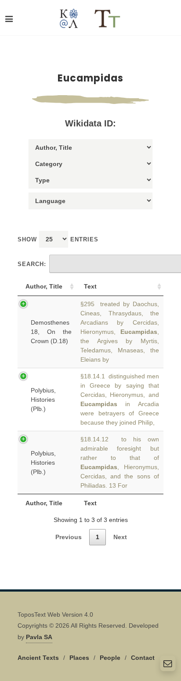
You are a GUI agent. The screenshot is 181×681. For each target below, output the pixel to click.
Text (90, 286)
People (110, 657)
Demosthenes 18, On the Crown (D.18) (51, 331)
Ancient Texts (38, 657)
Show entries (58, 239)
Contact (143, 657)
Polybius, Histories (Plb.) (43, 399)
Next (120, 536)
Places (79, 657)
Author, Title (43, 286)
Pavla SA (39, 636)
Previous (68, 536)
